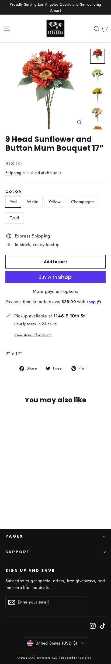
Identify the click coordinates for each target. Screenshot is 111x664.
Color (13, 192)
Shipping (13, 172)
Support (17, 552)
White (32, 202)
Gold (14, 218)
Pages (14, 536)
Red (13, 202)
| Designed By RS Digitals (75, 658)
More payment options (55, 291)
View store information (32, 335)
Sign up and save (30, 570)
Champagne (82, 202)
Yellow (54, 202)
